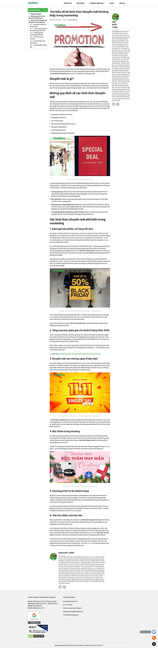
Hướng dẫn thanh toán (70, 601)
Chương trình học (97, 3)
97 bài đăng (62, 555)
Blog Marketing (73, 19)
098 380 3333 (37, 606)
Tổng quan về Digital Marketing (73, 611)
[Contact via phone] (154, 638)
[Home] (60, 587)
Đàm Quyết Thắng (66, 553)
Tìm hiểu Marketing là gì (70, 615)
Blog (111, 3)
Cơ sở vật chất (67, 605)
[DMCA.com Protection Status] (36, 637)
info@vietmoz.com (38, 608)
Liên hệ (121, 3)
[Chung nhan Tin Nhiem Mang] (38, 633)
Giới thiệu (80, 3)
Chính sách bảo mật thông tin (72, 608)
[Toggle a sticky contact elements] (154, 644)
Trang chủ (68, 3)
